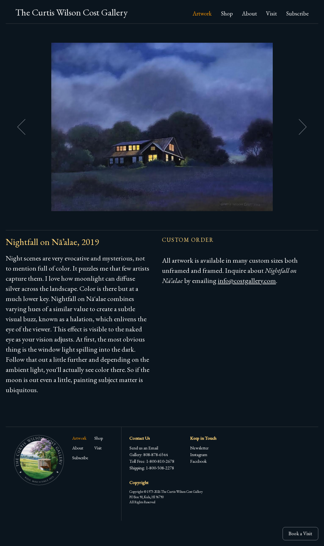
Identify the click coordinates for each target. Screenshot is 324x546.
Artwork (202, 13)
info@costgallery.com (247, 280)
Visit (271, 13)
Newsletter (199, 448)
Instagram (198, 454)
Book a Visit (300, 533)
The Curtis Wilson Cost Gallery (71, 12)
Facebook (198, 461)
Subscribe (297, 13)
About (249, 13)
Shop (227, 13)
